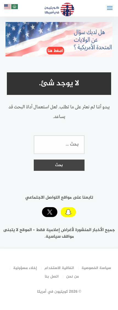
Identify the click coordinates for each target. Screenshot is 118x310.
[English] (7, 7)
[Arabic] (14, 7)
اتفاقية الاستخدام (59, 268)
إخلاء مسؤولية (25, 268)
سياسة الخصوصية (96, 268)
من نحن (72, 276)
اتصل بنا (52, 276)
